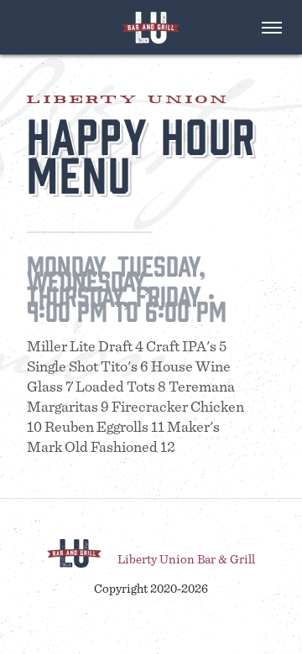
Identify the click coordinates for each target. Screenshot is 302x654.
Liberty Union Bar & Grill (186, 559)
